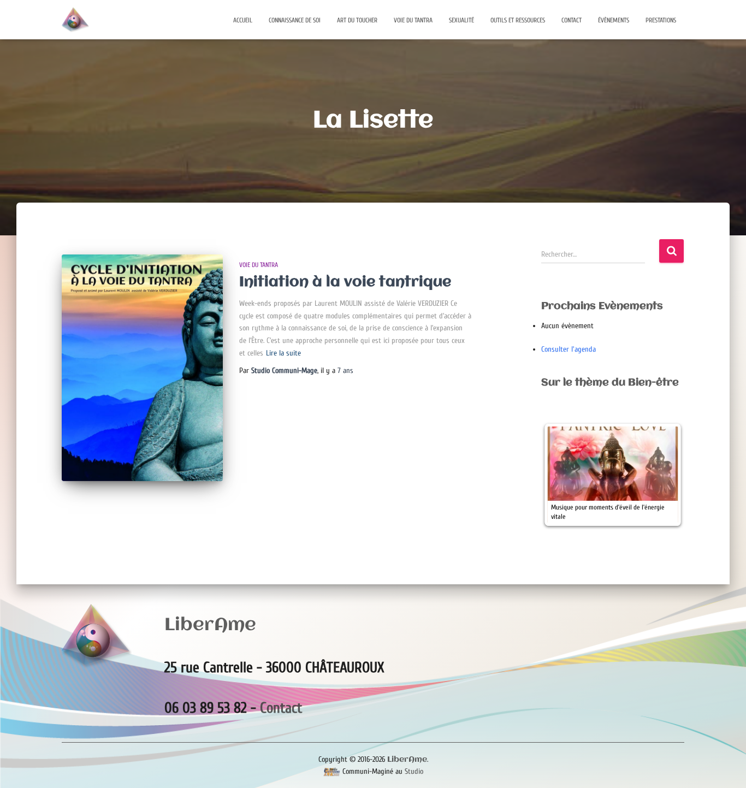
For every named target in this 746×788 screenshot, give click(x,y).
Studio (414, 771)
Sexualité (461, 20)
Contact (571, 20)
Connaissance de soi (295, 20)
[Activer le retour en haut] (724, 766)
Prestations (661, 20)
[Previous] (564, 475)
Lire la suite (283, 353)
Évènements (613, 20)
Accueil (242, 20)
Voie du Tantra (413, 20)
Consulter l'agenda (568, 349)
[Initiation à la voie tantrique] (142, 367)
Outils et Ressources (517, 20)
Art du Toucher (357, 20)
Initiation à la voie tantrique (345, 282)
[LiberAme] (75, 19)
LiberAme (407, 759)
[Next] (661, 475)
